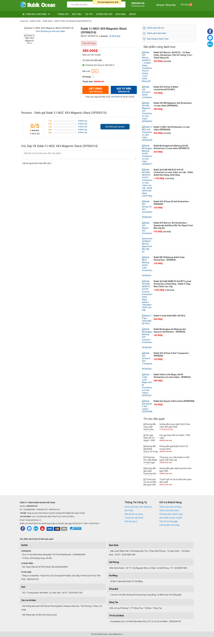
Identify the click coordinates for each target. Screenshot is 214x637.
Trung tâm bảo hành (133, 518)
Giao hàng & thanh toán (158, 39)
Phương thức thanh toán (171, 514)
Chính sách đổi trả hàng (170, 507)
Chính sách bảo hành (156, 33)
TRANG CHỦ (63, 14)
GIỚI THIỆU (77, 14)
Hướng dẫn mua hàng (169, 525)
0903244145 (117, 97)
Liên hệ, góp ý (130, 521)
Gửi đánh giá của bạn (115, 127)
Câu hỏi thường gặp (168, 521)
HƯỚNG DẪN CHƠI (104, 14)
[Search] (121, 4)
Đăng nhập (171, 5)
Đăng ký (160, 5)
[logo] (37, 5)
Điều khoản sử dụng (133, 514)
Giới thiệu (128, 510)
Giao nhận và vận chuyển (170, 518)
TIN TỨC (89, 14)
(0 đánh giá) (114, 36)
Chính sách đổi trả (155, 28)
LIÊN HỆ (132, 14)
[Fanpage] (210, 33)
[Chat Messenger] (210, 40)
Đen (95, 71)
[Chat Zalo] (210, 46)
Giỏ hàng (186, 4)
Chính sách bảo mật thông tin (138, 507)
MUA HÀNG (121, 14)
